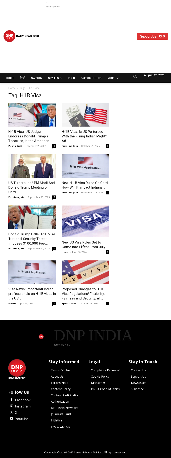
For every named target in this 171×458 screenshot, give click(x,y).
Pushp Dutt (15, 145)
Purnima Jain (70, 145)
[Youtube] (11, 419)
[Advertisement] (108, 42)
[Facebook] (11, 400)
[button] (135, 77)
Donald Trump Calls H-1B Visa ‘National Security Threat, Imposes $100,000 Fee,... (31, 238)
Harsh (65, 252)
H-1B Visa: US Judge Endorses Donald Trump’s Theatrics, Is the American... (30, 136)
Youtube (21, 418)
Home (12, 88)
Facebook (23, 400)
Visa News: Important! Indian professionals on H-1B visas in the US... (32, 293)
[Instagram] (11, 406)
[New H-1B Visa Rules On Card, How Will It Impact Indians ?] (85, 166)
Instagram (23, 406)
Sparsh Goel (69, 303)
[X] (11, 412)
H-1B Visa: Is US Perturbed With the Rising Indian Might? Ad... (84, 136)
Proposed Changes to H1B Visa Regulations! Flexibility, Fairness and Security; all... (83, 293)
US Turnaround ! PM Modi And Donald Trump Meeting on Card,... (31, 187)
